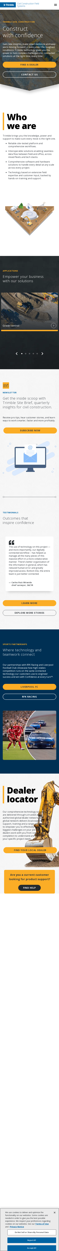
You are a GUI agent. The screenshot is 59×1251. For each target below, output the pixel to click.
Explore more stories (29, 612)
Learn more (29, 603)
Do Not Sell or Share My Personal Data (32, 1232)
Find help (29, 887)
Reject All (31, 1240)
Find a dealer (29, 64)
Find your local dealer (30, 850)
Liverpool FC (29, 686)
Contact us (29, 74)
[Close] (55, 1213)
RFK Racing (29, 696)
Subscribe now (30, 430)
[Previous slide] (17, 354)
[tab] (21, 353)
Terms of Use (42, 1224)
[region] (29, 324)
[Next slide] (42, 354)
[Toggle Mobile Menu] (55, 4)
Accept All (31, 1248)
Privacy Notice (17, 1226)
